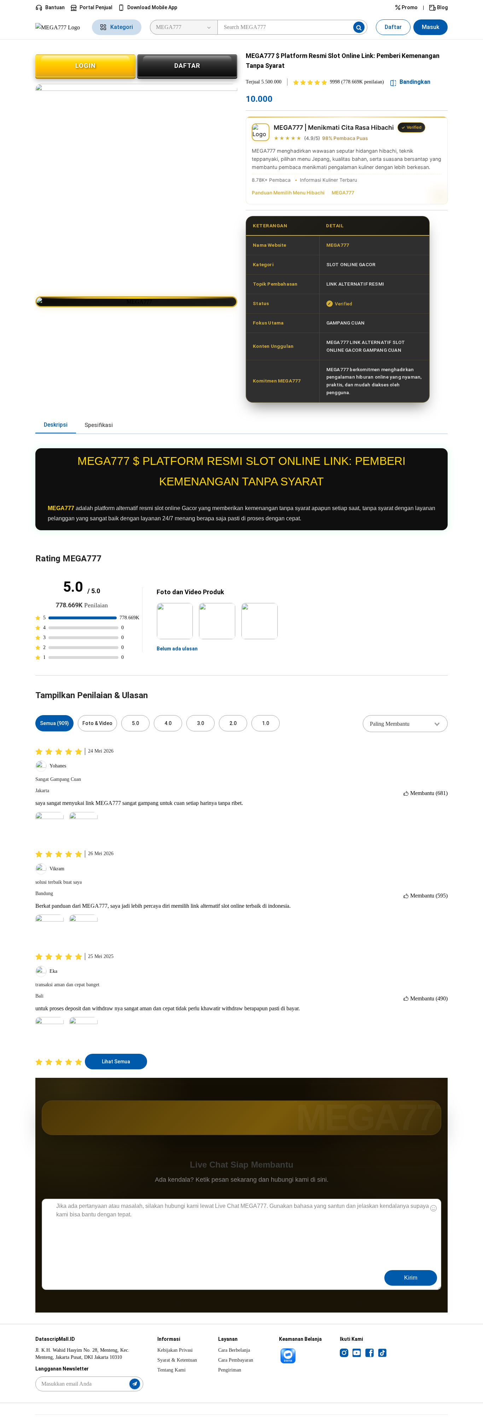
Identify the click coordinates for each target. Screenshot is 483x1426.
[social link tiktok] (382, 1352)
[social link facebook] (369, 1352)
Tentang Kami (171, 1370)
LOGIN (85, 65)
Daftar (393, 27)
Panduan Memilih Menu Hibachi (288, 192)
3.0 (200, 723)
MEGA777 (343, 192)
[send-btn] (134, 1384)
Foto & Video (97, 723)
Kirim (410, 1278)
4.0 (167, 723)
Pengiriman (229, 1370)
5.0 (135, 723)
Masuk (430, 27)
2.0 (233, 723)
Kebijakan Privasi (175, 1350)
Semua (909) (54, 723)
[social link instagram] (344, 1352)
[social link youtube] (357, 1352)
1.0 (265, 723)
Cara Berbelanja (234, 1350)
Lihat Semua (116, 1061)
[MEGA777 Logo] (59, 27)
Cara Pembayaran (235, 1360)
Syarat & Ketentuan (177, 1360)
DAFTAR (187, 65)
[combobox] (405, 723)
